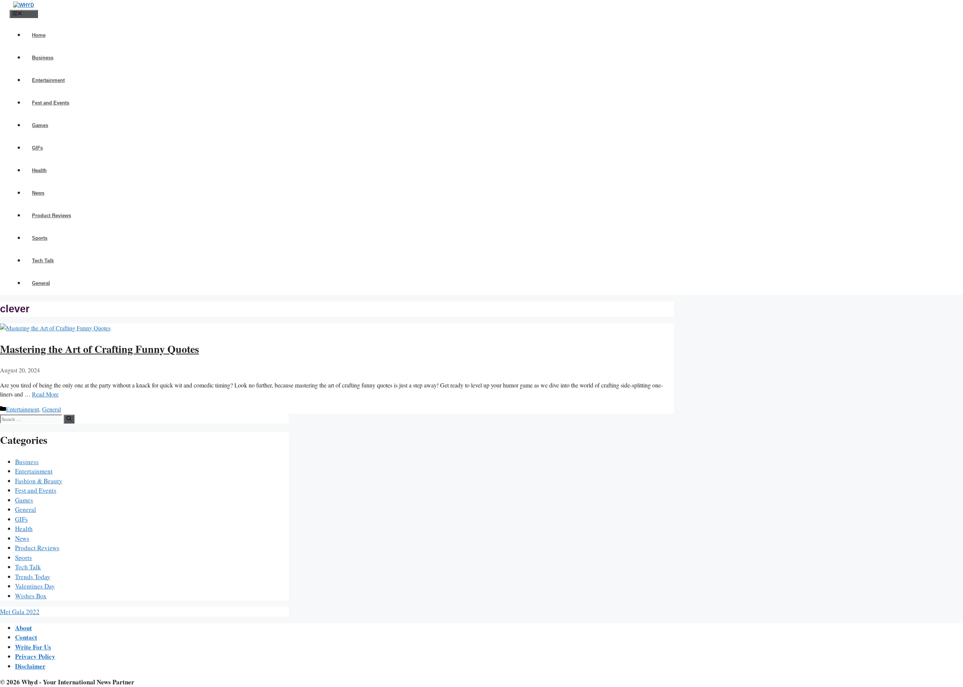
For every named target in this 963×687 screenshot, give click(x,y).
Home (39, 35)
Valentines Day (35, 586)
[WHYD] (23, 5)
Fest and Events (50, 103)
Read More (45, 394)
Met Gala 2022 (19, 611)
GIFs (37, 148)
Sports (39, 238)
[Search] (69, 419)
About (23, 628)
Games (40, 125)
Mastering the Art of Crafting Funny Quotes (99, 349)
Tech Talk (43, 260)
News (38, 193)
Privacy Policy (35, 656)
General (41, 283)
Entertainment (48, 80)
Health (39, 170)
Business (42, 58)
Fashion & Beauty (38, 481)
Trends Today (32, 576)
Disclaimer (30, 666)
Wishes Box (31, 596)
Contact (26, 637)
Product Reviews (51, 215)
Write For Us (33, 647)
